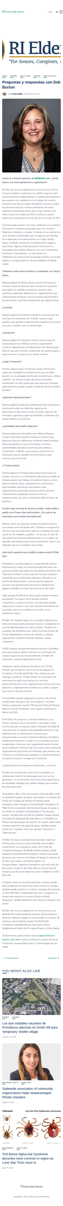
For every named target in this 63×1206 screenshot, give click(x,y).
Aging (4, 76)
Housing (37, 76)
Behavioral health (10, 1082)
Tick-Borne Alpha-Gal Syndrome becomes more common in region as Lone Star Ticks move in (27, 1158)
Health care (25, 76)
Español (13, 76)
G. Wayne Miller (16, 94)
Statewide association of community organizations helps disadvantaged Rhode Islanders (27, 1093)
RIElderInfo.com (42, 178)
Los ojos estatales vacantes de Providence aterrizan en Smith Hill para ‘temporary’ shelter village (29, 1027)
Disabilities (26, 1082)
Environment (8, 1148)
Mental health (50, 76)
